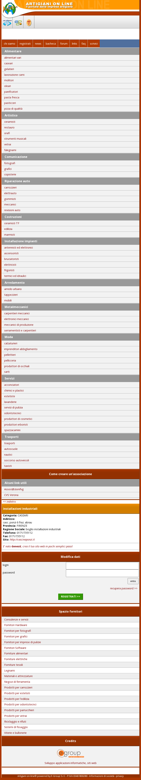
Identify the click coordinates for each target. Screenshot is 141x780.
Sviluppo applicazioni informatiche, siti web (71, 763)
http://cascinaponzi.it (22, 539)
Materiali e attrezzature (18, 676)
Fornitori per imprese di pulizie (22, 642)
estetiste (9, 396)
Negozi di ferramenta (17, 681)
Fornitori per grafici (15, 636)
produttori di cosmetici (18, 419)
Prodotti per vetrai (15, 716)
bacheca (51, 43)
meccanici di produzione (18, 324)
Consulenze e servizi (16, 619)
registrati (25, 43)
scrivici (94, 43)
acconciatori (11, 384)
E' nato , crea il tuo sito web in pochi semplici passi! (38, 546)
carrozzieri (10, 187)
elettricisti (10, 264)
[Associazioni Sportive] (18, 27)
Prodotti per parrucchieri (19, 710)
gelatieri (9, 69)
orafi (7, 133)
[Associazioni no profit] (7, 27)
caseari (8, 63)
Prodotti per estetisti (17, 693)
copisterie (10, 174)
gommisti (10, 199)
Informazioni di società (101, 776)
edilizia (8, 229)
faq (84, 43)
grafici (8, 169)
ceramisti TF (11, 223)
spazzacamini (12, 430)
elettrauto (10, 193)
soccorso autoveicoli (16, 460)
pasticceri (10, 103)
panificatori (11, 91)
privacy (120, 776)
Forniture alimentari (16, 653)
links (74, 43)
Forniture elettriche (15, 659)
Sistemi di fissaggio (16, 727)
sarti (7, 371)
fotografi (9, 163)
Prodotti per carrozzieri (18, 687)
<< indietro (9, 501)
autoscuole (11, 449)
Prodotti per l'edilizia (16, 699)
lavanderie (10, 402)
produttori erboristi (16, 424)
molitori (9, 80)
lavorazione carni (14, 74)
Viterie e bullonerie (15, 732)
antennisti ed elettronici (18, 247)
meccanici (10, 204)
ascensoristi (11, 253)
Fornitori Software (15, 648)
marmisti (9, 234)
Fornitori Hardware (15, 625)
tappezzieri (11, 294)
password (9, 572)
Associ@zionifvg (14, 489)
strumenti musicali (15, 138)
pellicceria (10, 360)
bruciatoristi (11, 259)
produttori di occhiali (16, 366)
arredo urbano (13, 289)
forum (64, 43)
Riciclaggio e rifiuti (15, 721)
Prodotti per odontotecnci (20, 704)
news (38, 43)
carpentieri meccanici (17, 313)
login (6, 565)
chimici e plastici (14, 390)
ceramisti (9, 121)
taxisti (8, 466)
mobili (8, 300)
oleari (7, 86)
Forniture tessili (13, 665)
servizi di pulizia (13, 407)
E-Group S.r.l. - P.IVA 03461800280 (69, 776)
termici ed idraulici (15, 276)
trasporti (9, 443)
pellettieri (10, 354)
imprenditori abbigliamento (20, 349)
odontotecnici (12, 413)
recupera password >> (124, 588)
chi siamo (9, 43)
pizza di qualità (13, 108)
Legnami (9, 670)
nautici (8, 454)
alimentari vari (12, 57)
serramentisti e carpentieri (20, 330)
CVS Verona (11, 495)
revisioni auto (12, 210)
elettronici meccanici (16, 319)
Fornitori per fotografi (17, 630)
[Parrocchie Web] (29, 27)
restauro (9, 127)
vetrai (7, 144)
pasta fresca (11, 97)
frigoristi (9, 270)
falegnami (10, 150)
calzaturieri (10, 343)
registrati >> (70, 596)
